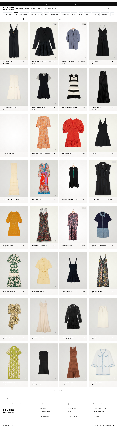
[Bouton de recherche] (108, 8)
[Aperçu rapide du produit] (26, 57)
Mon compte (97, 414)
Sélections (19, 8)
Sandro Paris (97, 416)
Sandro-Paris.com (62, 1)
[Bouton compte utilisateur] (104, 8)
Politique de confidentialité (73, 416)
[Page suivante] (65, 390)
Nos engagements (50, 8)
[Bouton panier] (112, 8)
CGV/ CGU (69, 411)
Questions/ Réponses (45, 411)
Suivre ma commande (45, 416)
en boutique (82, 3)
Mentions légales (71, 414)
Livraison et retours (99, 411)
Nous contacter (43, 414)
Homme (33, 8)
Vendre (40, 8)
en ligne (75, 3)
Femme (27, 8)
